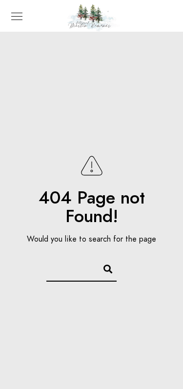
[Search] (103, 267)
